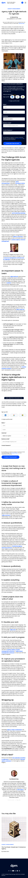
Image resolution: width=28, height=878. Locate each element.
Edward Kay (14, 779)
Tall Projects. (20, 789)
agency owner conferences (14, 729)
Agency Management (14, 8)
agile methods (14, 276)
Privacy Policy (19, 138)
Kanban (9, 282)
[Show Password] (24, 133)
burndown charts (20, 183)
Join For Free (21, 23)
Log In (14, 94)
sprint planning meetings (18, 213)
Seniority (5, 116)
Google (17, 97)
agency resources (18, 236)
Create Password (8, 130)
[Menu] (25, 3)
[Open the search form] (22, 3)
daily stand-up (20, 309)
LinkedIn (12, 97)
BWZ (17, 874)
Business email (7, 122)
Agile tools (13, 629)
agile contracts (6, 515)
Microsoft (23, 97)
